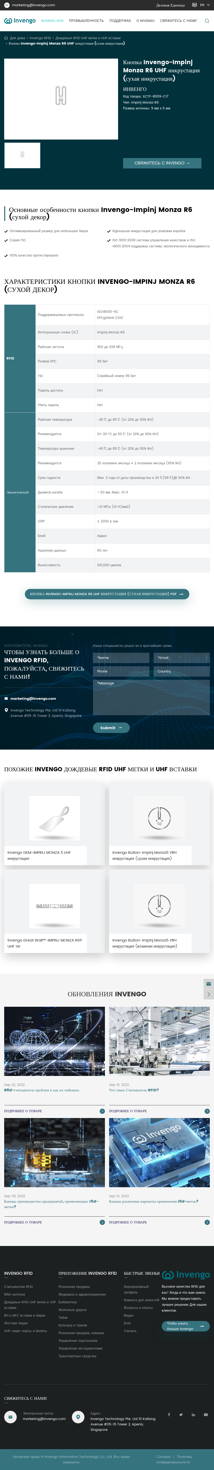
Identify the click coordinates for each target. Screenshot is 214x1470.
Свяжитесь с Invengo (162, 163)
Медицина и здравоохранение (82, 1294)
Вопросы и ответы (138, 1308)
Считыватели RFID (18, 1287)
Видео (129, 1315)
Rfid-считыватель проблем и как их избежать (41, 1090)
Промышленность (86, 21)
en (202, 5)
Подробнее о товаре (54, 1111)
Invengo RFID (52, 21)
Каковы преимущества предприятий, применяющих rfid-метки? (51, 1204)
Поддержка (120, 21)
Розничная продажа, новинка (81, 1333)
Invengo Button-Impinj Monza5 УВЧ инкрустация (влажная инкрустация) (144, 943)
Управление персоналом (78, 1341)
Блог (127, 1323)
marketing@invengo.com (30, 5)
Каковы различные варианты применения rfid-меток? (154, 1202)
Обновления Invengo (107, 994)
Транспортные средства (77, 1356)
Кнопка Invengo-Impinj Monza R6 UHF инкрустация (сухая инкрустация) (67, 43)
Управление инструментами (80, 1348)
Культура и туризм (73, 1325)
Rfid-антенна (14, 1294)
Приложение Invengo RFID (88, 1274)
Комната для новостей (141, 1300)
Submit (111, 728)
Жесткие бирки (16, 1323)
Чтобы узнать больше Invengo (186, 1326)
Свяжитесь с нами (178, 21)
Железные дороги (73, 1310)
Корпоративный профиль (136, 1289)
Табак (63, 1317)
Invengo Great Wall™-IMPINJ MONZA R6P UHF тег (45, 943)
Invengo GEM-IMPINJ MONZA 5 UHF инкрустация (39, 856)
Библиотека (68, 1302)
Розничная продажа (74, 1287)
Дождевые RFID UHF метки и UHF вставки (88, 38)
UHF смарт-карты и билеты (25, 1331)
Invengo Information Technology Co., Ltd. (79, 1457)
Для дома (17, 38)
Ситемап (164, 1457)
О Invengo (145, 21)
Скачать (130, 1331)
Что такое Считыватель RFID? (134, 1090)
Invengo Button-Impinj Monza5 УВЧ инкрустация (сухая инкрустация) (144, 856)
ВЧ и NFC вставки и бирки (24, 1315)
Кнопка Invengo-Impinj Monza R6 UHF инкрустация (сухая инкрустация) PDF (107, 594)
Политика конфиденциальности (174, 1459)
